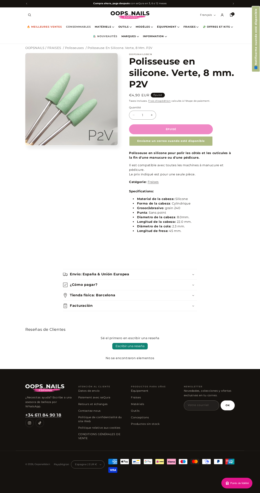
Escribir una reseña (130, 346)
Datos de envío (89, 390)
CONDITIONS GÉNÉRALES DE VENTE (99, 436)
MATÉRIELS (103, 27)
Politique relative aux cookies (99, 427)
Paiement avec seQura (94, 397)
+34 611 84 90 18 (43, 415)
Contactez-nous (89, 410)
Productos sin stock (145, 424)
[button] (256, 39)
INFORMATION (153, 36)
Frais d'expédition (159, 100)
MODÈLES (143, 27)
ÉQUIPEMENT (166, 27)
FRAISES (189, 27)
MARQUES (128, 36)
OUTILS (123, 27)
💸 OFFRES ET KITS (216, 27)
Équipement (139, 390)
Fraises (153, 182)
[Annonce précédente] (26, 3)
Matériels (137, 404)
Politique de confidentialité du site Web (100, 419)
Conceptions (140, 417)
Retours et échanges (93, 404)
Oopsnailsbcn (42, 464)
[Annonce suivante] (233, 3)
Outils (135, 410)
